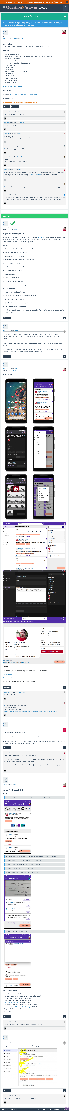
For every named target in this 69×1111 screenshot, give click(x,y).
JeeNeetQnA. (41, 237)
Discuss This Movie (9, 678)
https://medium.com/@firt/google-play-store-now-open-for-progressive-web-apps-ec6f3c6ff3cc (31, 711)
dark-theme (33, 102)
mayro (4, 102)
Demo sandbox (14, 1109)
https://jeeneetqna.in (35, 174)
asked (4, 38)
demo (42, 2)
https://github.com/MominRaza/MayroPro (23, 94)
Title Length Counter (11, 1002)
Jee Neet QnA (7, 674)
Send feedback (5, 1109)
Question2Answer (47, 1109)
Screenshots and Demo (12, 86)
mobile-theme (20, 102)
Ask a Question (31, 16)
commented (7, 111)
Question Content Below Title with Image (17, 1007)
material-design (11, 102)
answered (5, 227)
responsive (26, 102)
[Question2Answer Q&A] (26, 7)
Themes (16, 38)
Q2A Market (64, 1109)
